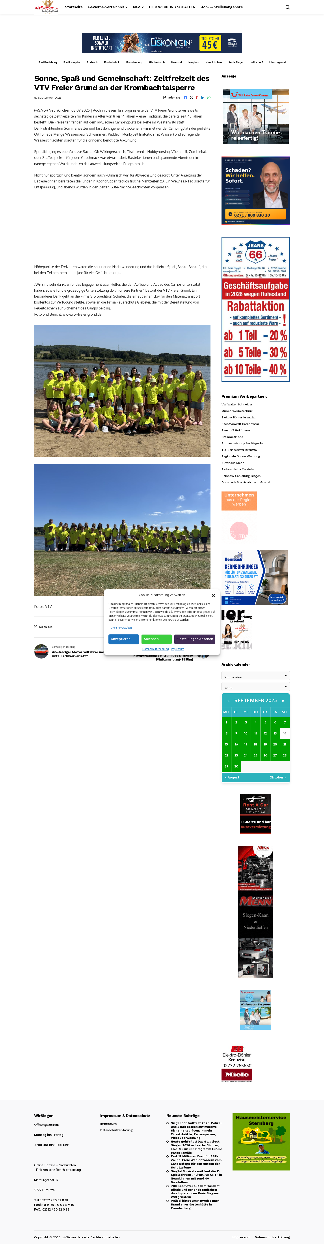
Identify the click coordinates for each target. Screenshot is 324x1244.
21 (284, 744)
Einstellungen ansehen (195, 639)
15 (226, 744)
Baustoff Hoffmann (236, 430)
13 (275, 733)
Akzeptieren (120, 639)
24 (246, 755)
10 (246, 733)
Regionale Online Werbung (241, 456)
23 (236, 755)
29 (226, 766)
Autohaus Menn (233, 463)
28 (285, 755)
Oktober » (278, 777)
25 (255, 755)
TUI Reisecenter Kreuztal (239, 450)
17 (246, 744)
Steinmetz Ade (232, 437)
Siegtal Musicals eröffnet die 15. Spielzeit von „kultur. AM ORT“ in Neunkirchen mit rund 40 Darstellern (196, 1176)
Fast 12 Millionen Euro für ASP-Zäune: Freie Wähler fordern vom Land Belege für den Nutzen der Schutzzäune (196, 1161)
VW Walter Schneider (237, 404)
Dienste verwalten (121, 627)
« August (232, 777)
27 (275, 755)
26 (265, 755)
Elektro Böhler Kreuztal (238, 417)
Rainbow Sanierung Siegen (241, 476)
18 (255, 744)
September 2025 (256, 700)
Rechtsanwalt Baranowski (240, 424)
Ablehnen (151, 639)
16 (236, 744)
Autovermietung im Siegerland (244, 443)
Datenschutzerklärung (155, 649)
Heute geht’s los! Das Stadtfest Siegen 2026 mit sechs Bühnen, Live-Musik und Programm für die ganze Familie (196, 1147)
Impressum (177, 649)
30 (236, 766)
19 (265, 744)
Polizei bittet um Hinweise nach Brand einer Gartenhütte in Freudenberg (195, 1204)
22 (226, 755)
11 (256, 733)
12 (265, 733)
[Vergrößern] (205, 330)
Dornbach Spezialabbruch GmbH (246, 482)
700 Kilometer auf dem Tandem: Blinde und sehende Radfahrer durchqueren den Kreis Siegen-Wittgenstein (195, 1191)
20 (275, 744)
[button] (213, 595)
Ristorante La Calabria (238, 469)
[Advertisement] (122, 226)
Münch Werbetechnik (237, 411)
